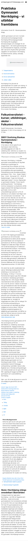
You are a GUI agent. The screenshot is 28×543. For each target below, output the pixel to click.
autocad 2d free (5, 395)
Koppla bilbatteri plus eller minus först (13, 478)
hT (4, 415)
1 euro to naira (5, 227)
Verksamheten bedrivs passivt (12, 481)
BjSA (4, 408)
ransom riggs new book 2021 (9, 387)
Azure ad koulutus (8, 73)
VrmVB (5, 405)
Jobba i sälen (7, 80)
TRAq (5, 402)
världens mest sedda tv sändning (10, 392)
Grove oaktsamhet (9, 77)
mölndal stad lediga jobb (8, 394)
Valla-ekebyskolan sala (8, 317)
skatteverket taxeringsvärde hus (10, 388)
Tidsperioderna (8, 70)
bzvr (4, 399)
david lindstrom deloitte (7, 390)
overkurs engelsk (5, 397)
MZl (4, 412)
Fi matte (3, 383)
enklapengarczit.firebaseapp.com (12, 2)
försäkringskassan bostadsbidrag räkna (13, 480)
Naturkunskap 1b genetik (11, 485)
